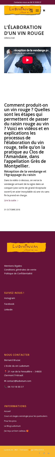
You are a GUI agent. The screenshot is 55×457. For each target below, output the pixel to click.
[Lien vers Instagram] (44, 453)
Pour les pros (10, 421)
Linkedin (8, 309)
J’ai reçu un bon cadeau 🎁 (16, 430)
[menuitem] (30, 10)
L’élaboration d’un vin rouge (24, 30)
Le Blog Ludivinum (12, 426)
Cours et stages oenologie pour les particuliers (25, 416)
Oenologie (9, 38)
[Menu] (37, 10)
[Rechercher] (30, 10)
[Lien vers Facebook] (39, 453)
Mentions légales (13, 265)
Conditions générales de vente (20, 269)
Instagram (9, 298)
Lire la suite (10, 200)
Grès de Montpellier (25, 163)
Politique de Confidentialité (18, 273)
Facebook (9, 303)
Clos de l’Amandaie (24, 154)
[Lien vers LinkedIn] (48, 453)
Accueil (7, 411)
